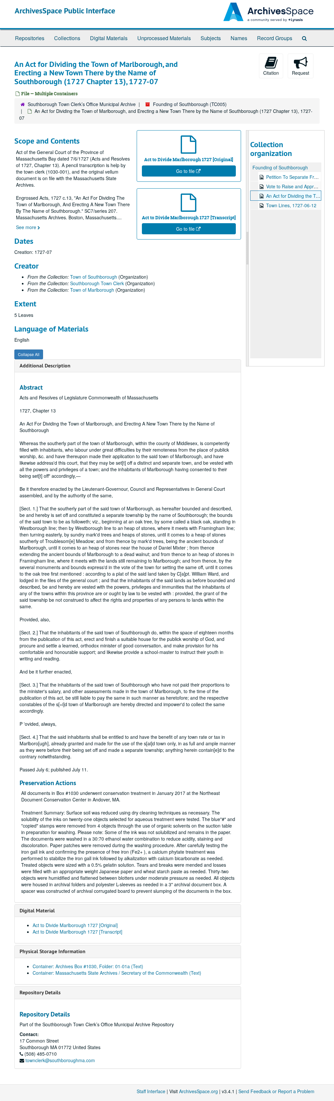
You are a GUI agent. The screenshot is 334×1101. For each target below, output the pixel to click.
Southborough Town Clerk (97, 283)
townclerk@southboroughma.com (60, 1060)
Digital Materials (109, 38)
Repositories (29, 38)
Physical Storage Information (52, 951)
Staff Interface (151, 1091)
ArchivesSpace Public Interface (65, 11)
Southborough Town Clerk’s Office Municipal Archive (82, 104)
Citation (271, 73)
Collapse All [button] (28, 354)
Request (300, 73)
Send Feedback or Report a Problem (276, 1091)
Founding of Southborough (280, 167)
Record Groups (274, 38)
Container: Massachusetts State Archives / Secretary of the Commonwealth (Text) (117, 972)
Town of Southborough (93, 276)
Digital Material (37, 910)
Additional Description (45, 365)
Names (239, 38)
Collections (67, 38)
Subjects (211, 38)
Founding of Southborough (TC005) (190, 104)
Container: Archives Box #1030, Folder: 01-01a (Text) (88, 966)
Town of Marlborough (92, 290)
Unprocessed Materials (164, 38)
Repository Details (40, 992)
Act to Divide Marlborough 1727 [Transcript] (77, 931)
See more (27, 227)
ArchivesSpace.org (198, 1091)
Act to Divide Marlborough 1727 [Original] (75, 925)
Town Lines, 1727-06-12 (291, 205)
